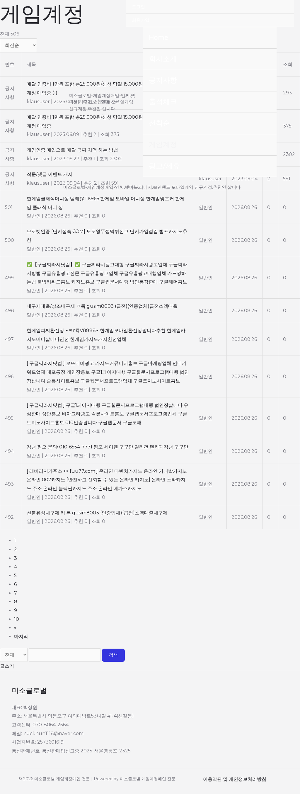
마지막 (21, 636)
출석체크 (163, 102)
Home (158, 38)
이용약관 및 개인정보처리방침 (234, 779)
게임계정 (163, 145)
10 (16, 619)
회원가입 (140, 20)
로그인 (138, 6)
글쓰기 (7, 666)
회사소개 (163, 59)
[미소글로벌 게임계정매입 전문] (41, 102)
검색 (113, 655)
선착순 (159, 123)
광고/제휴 (164, 166)
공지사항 (163, 80)
